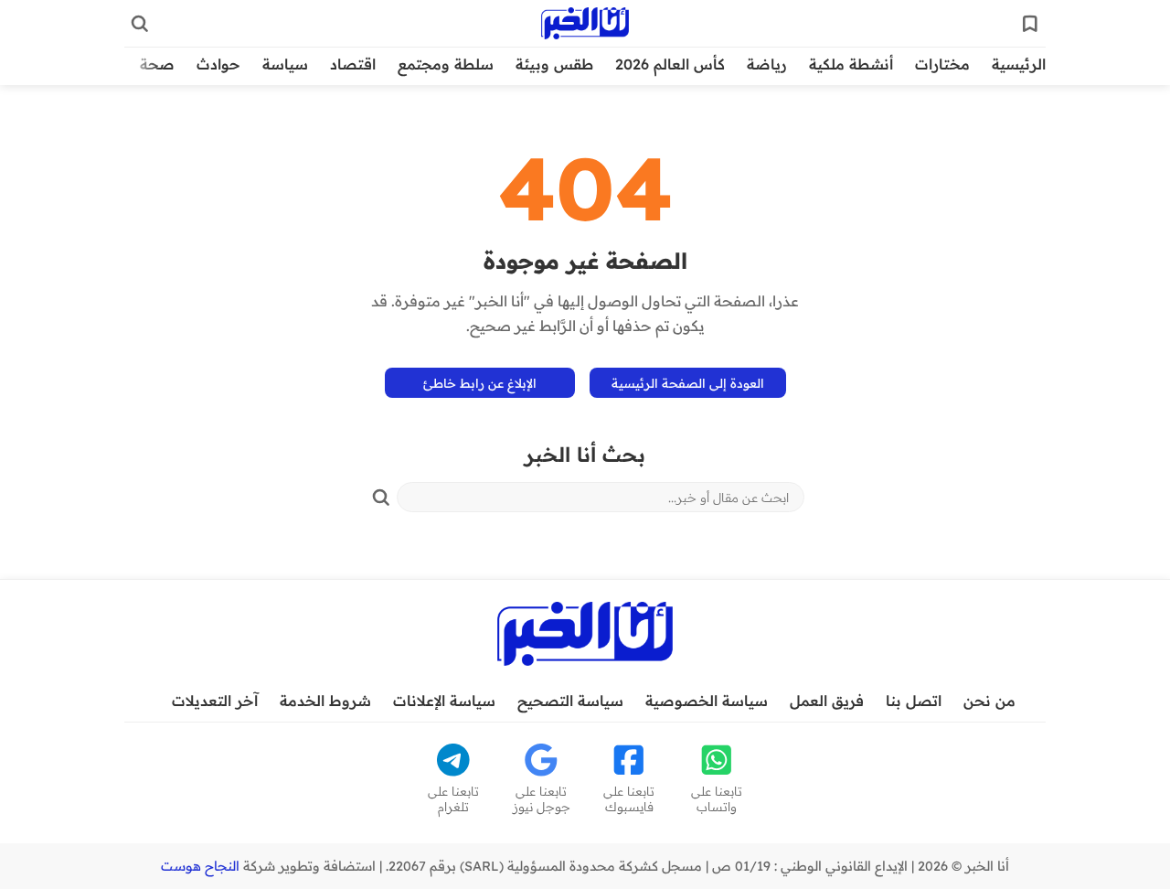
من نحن (989, 700)
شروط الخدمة (325, 700)
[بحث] (381, 497)
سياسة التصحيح (570, 700)
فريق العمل (827, 700)
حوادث (218, 64)
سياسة (285, 64)
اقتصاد (353, 64)
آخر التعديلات (215, 700)
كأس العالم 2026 (670, 64)
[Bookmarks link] (1030, 23)
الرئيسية (1019, 64)
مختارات (942, 64)
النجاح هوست (200, 866)
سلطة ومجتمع (446, 64)
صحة (157, 64)
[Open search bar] (139, 23)
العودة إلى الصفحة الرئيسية (688, 383)
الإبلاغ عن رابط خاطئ (480, 383)
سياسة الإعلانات (444, 700)
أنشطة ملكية (851, 64)
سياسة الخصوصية (706, 700)
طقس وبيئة (554, 64)
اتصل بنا (913, 700)
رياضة (767, 64)
